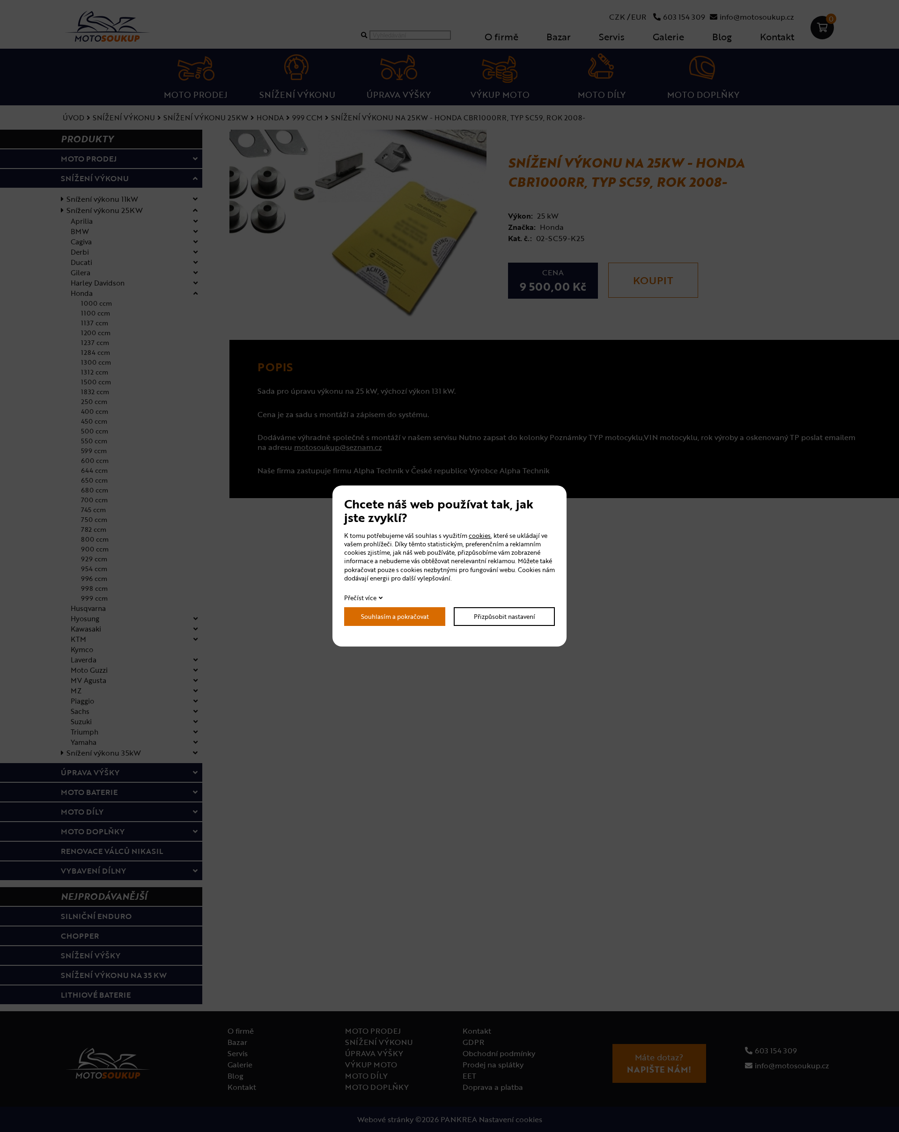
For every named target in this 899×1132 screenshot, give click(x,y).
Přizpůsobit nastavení (504, 616)
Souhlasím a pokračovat (395, 616)
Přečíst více (360, 598)
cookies (480, 535)
